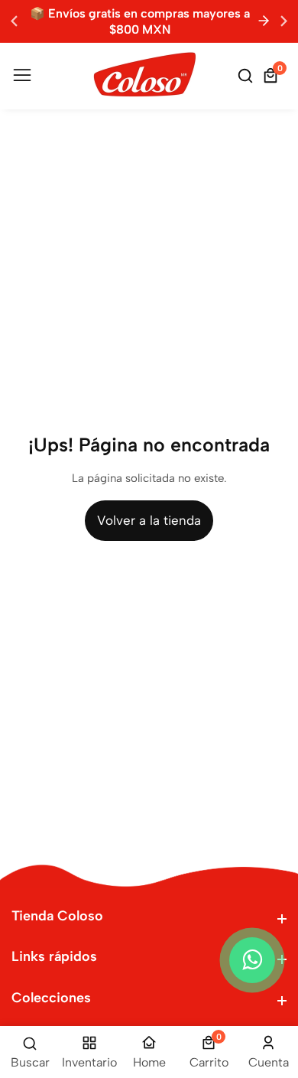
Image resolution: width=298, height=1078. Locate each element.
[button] (284, 20)
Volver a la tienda (149, 520)
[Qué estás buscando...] (247, 76)
